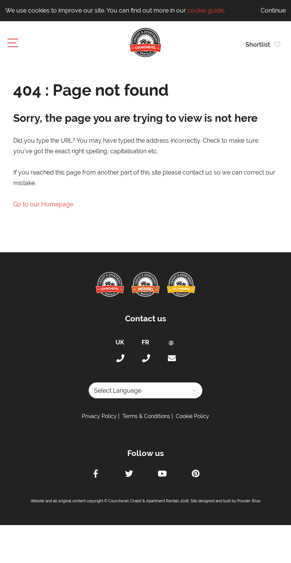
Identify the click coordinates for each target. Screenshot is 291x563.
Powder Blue (248, 501)
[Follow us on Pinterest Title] (195, 474)
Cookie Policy (192, 416)
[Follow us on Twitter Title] (129, 474)
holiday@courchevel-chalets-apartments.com (171, 358)
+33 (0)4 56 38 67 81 (145, 358)
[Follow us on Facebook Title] (95, 474)
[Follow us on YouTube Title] (162, 474)
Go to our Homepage (43, 204)
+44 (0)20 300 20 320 (119, 358)
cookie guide (206, 10)
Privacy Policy (99, 416)
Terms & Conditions (146, 416)
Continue (273, 10)
